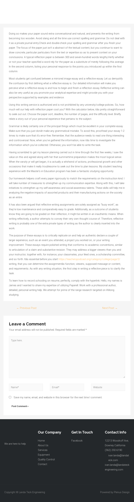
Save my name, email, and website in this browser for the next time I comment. (58, 397)
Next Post (110, 308)
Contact (42, 464)
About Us (43, 445)
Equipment (44, 454)
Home (41, 440)
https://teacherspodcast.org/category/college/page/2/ (89, 259)
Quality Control (46, 459)
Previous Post (26, 308)
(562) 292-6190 (113, 450)
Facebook (77, 440)
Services (42, 450)
